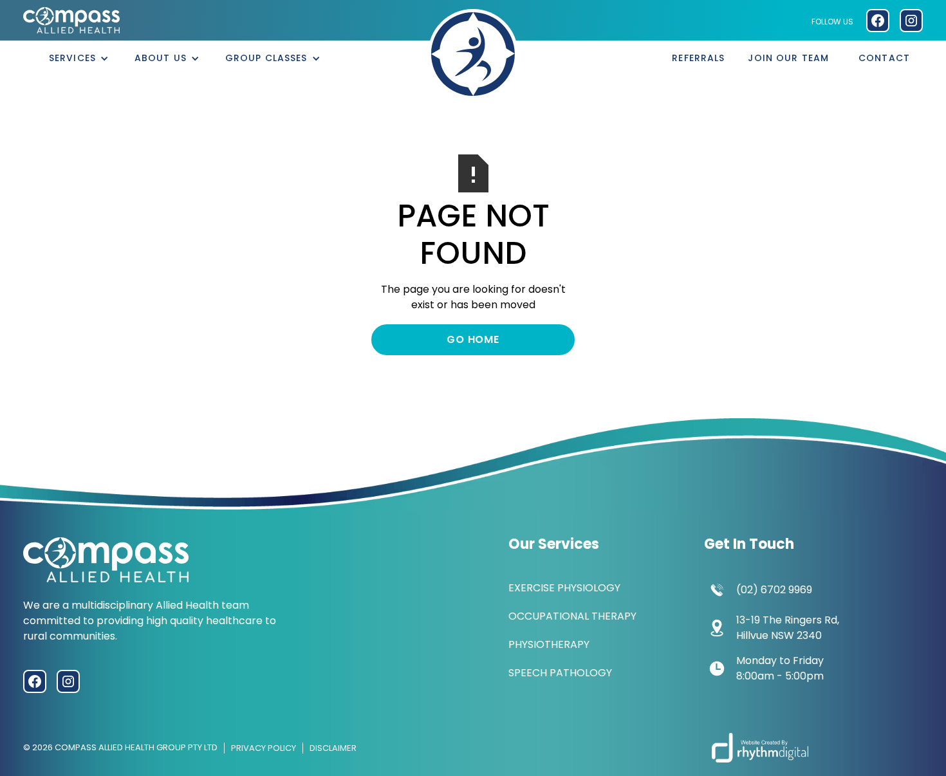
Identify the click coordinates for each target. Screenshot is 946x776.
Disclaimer (333, 748)
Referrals (698, 57)
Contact (884, 57)
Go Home (473, 339)
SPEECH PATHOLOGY (560, 672)
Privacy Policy (263, 748)
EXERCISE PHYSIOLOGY (564, 587)
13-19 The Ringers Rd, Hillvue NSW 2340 (787, 628)
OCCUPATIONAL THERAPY (572, 616)
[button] (79, 58)
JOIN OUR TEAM (788, 57)
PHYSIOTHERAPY (548, 644)
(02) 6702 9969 (774, 589)
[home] (473, 54)
